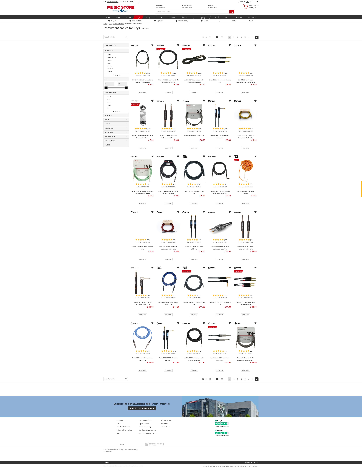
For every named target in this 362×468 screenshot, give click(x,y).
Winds (217, 17)
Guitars (107, 17)
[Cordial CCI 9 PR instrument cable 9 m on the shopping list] (230, 267)
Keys (138, 17)
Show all (117, 75)
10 (252, 37)
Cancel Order (165, 427)
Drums (128, 17)
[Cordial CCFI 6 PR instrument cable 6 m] (220, 115)
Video (251, 20)
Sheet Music (238, 17)
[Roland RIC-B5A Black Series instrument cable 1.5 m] (142, 282)
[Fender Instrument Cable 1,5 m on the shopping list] (204, 100)
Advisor (234, 20)
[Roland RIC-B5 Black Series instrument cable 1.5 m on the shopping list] (255, 212)
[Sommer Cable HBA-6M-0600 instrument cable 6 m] (220, 226)
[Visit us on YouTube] (257, 462)
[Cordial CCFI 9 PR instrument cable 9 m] (168, 337)
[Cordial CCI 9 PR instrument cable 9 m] (220, 282)
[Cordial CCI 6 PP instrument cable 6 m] (142, 226)
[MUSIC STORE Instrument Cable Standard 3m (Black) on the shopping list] (178, 45)
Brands (206, 20)
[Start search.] (231, 11)
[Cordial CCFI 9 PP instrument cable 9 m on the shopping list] (204, 212)
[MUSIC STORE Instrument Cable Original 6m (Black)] (194, 337)
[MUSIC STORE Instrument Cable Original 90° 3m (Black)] (220, 171)
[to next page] (256, 37)
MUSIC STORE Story (123, 427)
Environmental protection (148, 433)
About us (120, 420)
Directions (164, 424)
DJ (193, 17)
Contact (106, 463)
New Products (136, 20)
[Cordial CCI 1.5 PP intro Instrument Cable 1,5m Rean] (245, 59)
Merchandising (183, 20)
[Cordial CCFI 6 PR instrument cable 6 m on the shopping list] (230, 100)
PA (161, 17)
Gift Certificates (166, 420)
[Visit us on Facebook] (251, 462)
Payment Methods (145, 420)
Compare (142, 92)
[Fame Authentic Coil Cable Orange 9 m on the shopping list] (255, 156)
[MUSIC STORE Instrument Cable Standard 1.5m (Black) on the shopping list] (152, 45)
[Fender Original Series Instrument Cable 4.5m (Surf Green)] (142, 171)
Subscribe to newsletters (140, 408)
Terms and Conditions (251, 466)
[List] (222, 37)
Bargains (114, 20)
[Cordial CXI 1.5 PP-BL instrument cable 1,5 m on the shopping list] (152, 323)
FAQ (118, 433)
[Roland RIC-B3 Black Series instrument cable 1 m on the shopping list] (178, 100)
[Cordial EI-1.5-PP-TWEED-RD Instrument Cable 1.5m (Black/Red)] (168, 226)
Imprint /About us (213, 466)
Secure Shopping (145, 427)
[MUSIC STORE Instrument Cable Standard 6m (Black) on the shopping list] (204, 45)
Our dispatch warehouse (147, 430)
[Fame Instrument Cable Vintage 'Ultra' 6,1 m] (168, 282)
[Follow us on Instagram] (254, 462)
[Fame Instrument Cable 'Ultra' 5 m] (194, 171)
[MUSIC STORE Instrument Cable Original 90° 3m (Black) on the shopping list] (230, 156)
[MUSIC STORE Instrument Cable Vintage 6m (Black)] (168, 171)
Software (183, 17)
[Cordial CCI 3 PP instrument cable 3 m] (220, 59)
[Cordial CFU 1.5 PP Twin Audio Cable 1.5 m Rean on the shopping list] (255, 267)
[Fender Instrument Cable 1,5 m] (194, 115)
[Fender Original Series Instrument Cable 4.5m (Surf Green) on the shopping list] (152, 156)
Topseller (160, 20)
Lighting (202, 17)
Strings (148, 17)
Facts (118, 424)
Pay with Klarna (144, 424)
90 (210, 37)
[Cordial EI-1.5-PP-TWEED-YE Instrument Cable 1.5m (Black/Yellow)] (245, 115)
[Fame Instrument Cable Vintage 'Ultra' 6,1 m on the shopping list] (178, 267)
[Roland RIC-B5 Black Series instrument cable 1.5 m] (245, 226)
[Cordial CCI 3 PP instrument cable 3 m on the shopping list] (230, 45)
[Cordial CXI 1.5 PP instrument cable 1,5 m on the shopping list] (230, 323)
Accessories (252, 17)
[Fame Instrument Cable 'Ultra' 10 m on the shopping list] (204, 267)
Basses (118, 17)
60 (206, 37)
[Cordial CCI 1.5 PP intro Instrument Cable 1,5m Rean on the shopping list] (255, 45)
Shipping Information (124, 430)
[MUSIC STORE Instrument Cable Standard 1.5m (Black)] (142, 59)
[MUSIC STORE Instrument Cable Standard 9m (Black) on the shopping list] (152, 100)
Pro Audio (171, 17)
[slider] (106, 87)
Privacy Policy (224, 466)
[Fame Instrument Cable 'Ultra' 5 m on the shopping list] (204, 156)
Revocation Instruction (237, 466)
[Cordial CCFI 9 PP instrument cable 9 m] (194, 226)
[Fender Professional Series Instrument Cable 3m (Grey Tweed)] (245, 337)
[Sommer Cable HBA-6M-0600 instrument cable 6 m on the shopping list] (230, 212)
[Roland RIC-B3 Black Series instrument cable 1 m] (168, 115)
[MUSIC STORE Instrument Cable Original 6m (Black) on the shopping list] (204, 323)
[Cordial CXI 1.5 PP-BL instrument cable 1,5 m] (142, 337)
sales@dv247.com (112, 1)
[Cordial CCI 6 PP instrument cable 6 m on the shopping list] (152, 212)
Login (247, 1)
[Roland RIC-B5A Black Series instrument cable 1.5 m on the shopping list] (152, 267)
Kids (226, 17)
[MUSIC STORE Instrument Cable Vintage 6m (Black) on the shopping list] (178, 156)
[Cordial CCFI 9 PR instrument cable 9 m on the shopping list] (178, 323)
